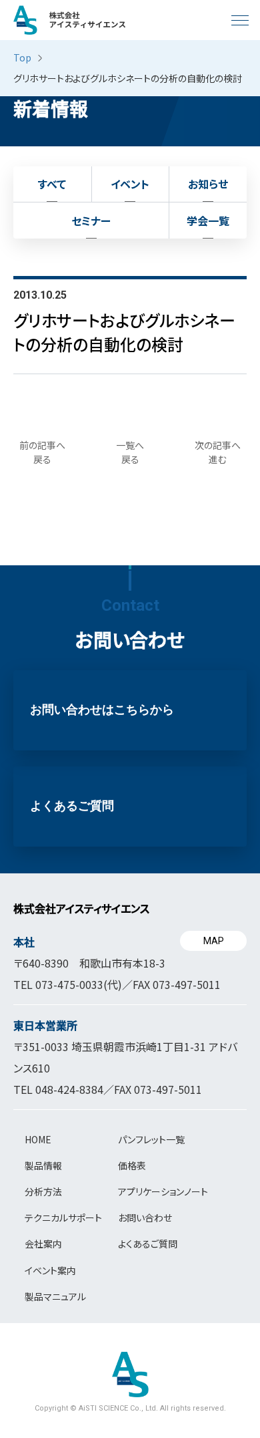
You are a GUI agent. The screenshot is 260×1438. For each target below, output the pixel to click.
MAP (213, 941)
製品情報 (43, 1165)
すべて (52, 184)
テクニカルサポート (63, 1217)
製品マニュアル (55, 1296)
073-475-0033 (69, 984)
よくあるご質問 (72, 806)
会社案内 (43, 1243)
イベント (130, 184)
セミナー (91, 220)
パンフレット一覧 (151, 1139)
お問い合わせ (145, 1217)
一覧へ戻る (130, 452)
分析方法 (43, 1191)
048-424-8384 (69, 1089)
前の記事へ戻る (42, 452)
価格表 (132, 1165)
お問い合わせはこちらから (102, 709)
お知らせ (208, 184)
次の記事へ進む (218, 452)
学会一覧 (208, 220)
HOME (38, 1139)
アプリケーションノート (163, 1191)
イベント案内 (50, 1270)
